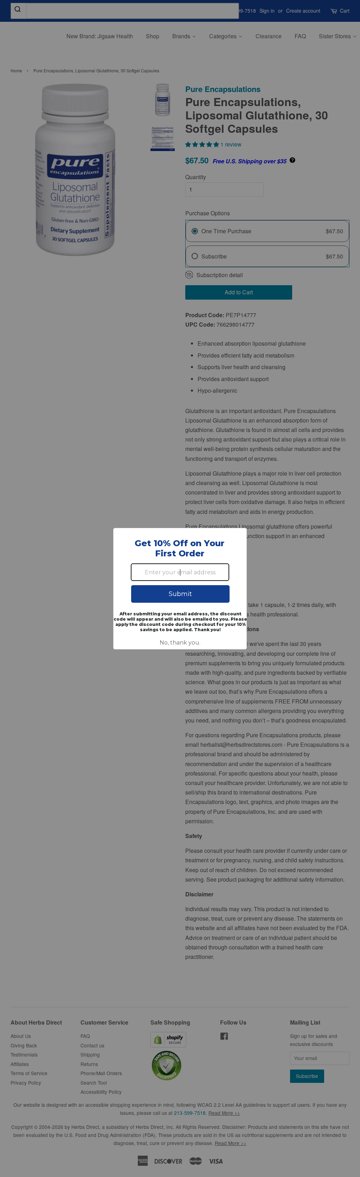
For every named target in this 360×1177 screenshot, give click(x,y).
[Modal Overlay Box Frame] (180, 588)
